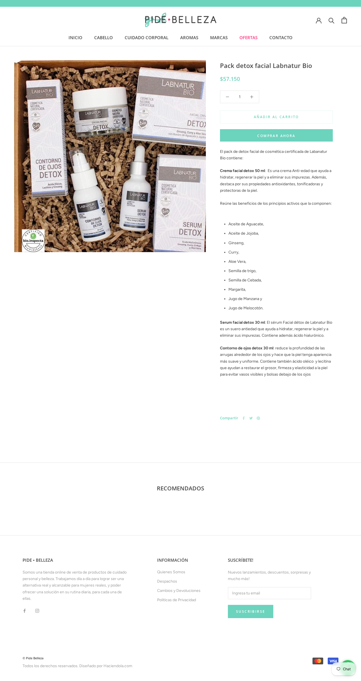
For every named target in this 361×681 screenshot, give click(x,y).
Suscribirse (250, 611)
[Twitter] (251, 418)
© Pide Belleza (33, 658)
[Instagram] (37, 610)
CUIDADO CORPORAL (146, 37)
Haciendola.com (118, 666)
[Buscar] (331, 20)
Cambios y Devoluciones (179, 590)
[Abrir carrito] (344, 20)
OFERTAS (248, 37)
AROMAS (189, 37)
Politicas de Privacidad (176, 600)
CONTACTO (280, 37)
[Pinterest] (258, 418)
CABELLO (103, 37)
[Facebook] (243, 418)
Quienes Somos (171, 572)
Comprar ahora (276, 135)
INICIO (75, 37)
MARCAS (219, 37)
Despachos (167, 581)
